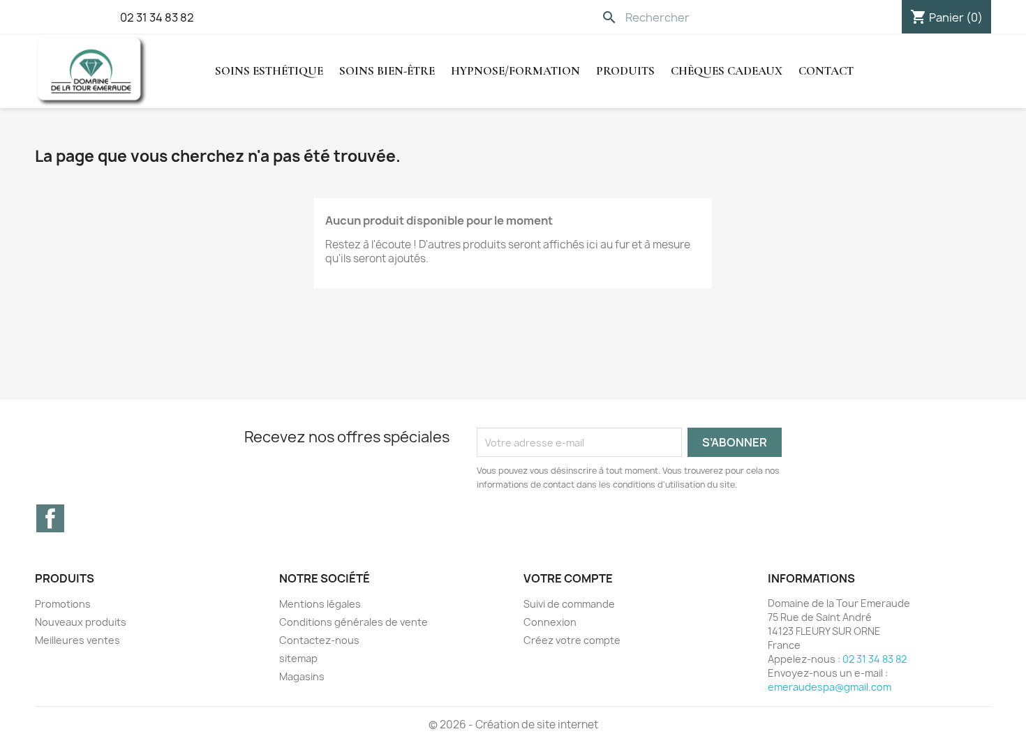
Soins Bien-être (387, 70)
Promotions (63, 603)
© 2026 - (452, 724)
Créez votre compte (571, 640)
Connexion (550, 622)
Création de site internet (536, 724)
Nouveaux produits (80, 622)
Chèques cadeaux (726, 70)
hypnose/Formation (515, 70)
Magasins (302, 676)
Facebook (50, 518)
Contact (826, 70)
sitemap (298, 658)
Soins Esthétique (269, 70)
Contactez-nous (319, 640)
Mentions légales (320, 603)
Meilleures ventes (77, 640)
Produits (625, 70)
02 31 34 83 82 (157, 17)
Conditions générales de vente (353, 622)
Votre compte (568, 578)
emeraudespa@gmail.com (829, 686)
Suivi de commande (569, 603)
